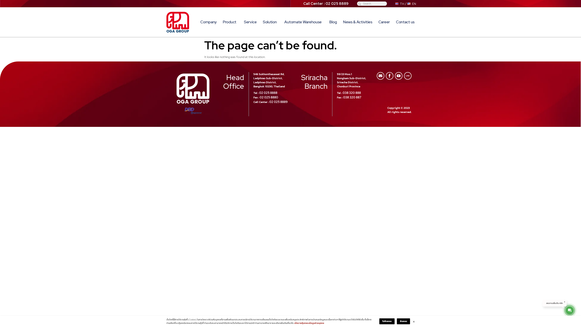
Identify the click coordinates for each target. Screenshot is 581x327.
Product (229, 22)
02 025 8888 (268, 93)
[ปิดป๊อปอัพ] (414, 321)
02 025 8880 (269, 97)
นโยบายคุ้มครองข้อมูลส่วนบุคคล (309, 323)
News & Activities (357, 22)
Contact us (405, 22)
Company (208, 22)
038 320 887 (352, 97)
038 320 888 (352, 93)
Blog (333, 22)
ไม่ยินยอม (387, 321)
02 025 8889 (278, 102)
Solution (270, 22)
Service (250, 22)
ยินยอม (403, 321)
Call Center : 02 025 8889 (326, 3)
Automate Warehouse (303, 22)
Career (384, 22)
